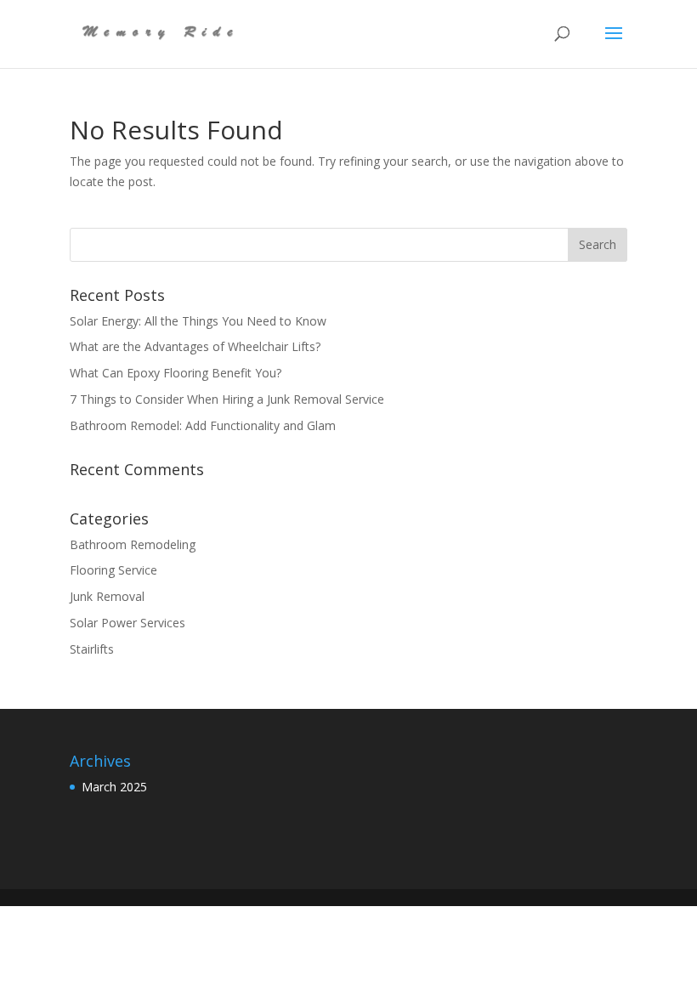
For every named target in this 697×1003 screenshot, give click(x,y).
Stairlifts (92, 649)
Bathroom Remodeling (133, 544)
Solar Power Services (127, 623)
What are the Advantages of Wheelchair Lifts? (197, 346)
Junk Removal (107, 596)
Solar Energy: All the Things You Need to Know (200, 321)
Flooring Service (113, 570)
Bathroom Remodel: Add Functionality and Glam (204, 425)
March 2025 (114, 787)
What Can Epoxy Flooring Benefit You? (179, 373)
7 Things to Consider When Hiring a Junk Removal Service (229, 399)
